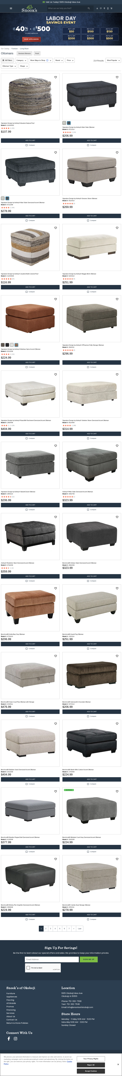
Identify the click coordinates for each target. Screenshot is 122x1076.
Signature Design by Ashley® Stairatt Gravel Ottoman (18, 492)
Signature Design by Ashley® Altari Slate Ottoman (78, 127)
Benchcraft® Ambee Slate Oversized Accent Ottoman (79, 563)
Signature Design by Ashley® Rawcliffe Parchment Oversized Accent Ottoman (26, 420)
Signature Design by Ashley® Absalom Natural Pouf (17, 123)
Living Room (24, 49)
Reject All (90, 1065)
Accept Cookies (91, 1071)
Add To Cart (30, 140)
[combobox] (21, 60)
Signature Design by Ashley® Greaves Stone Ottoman (79, 198)
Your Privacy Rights (90, 1059)
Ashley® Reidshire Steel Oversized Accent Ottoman (17, 563)
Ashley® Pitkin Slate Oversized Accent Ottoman (77, 492)
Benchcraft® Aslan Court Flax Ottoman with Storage (17, 702)
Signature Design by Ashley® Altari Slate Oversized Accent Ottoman (23, 202)
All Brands (11, 1003)
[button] (11, 8)
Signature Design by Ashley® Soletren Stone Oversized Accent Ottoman (85, 420)
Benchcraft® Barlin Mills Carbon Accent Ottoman (78, 769)
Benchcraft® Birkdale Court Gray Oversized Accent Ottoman (81, 837)
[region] (61, 1064)
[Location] (104, 8)
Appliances (11, 996)
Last (79, 929)
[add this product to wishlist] (55, 77)
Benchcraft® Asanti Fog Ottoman (72, 634)
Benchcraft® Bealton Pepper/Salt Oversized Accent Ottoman (20, 837)
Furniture (15, 49)
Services (10, 1013)
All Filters (8, 60)
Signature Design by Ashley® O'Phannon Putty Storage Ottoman (83, 345)
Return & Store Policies (17, 1023)
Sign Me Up (88, 959)
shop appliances (31, 39)
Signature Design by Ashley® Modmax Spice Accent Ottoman (20, 349)
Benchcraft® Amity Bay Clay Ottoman (13, 634)
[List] (100, 8)
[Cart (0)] (111, 8)
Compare (32, 145)
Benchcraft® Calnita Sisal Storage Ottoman (76, 905)
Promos (10, 1006)
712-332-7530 (74, 1001)
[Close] (118, 1064)
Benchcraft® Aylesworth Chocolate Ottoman (76, 702)
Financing (10, 1010)
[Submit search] (89, 8)
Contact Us (11, 1019)
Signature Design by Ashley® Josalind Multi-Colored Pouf (19, 274)
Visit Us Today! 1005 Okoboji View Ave (62, 2)
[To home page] (29, 8)
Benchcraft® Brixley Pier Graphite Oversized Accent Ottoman (20, 905)
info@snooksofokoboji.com (80, 1007)
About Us (10, 1016)
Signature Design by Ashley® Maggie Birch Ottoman (79, 274)
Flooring (10, 1000)
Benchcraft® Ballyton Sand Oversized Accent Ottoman (18, 769)
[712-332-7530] (108, 8)
